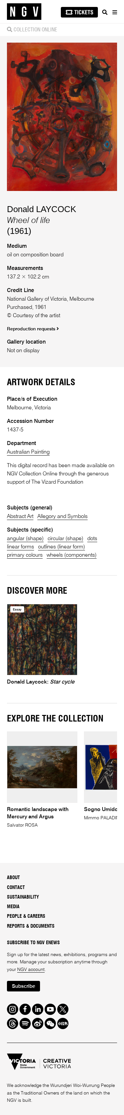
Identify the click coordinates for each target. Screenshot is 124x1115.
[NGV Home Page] (24, 11)
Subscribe (23, 986)
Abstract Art (20, 516)
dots (92, 538)
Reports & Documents (31, 926)
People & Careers (26, 916)
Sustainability (23, 897)
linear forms (20, 547)
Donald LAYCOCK (41, 209)
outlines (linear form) (61, 547)
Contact (16, 887)
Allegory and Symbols (62, 516)
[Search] (104, 12)
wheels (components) (72, 555)
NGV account (31, 969)
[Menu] (114, 12)
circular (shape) (65, 538)
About (13, 877)
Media (13, 907)
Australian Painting (28, 452)
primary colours (25, 555)
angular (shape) (25, 538)
